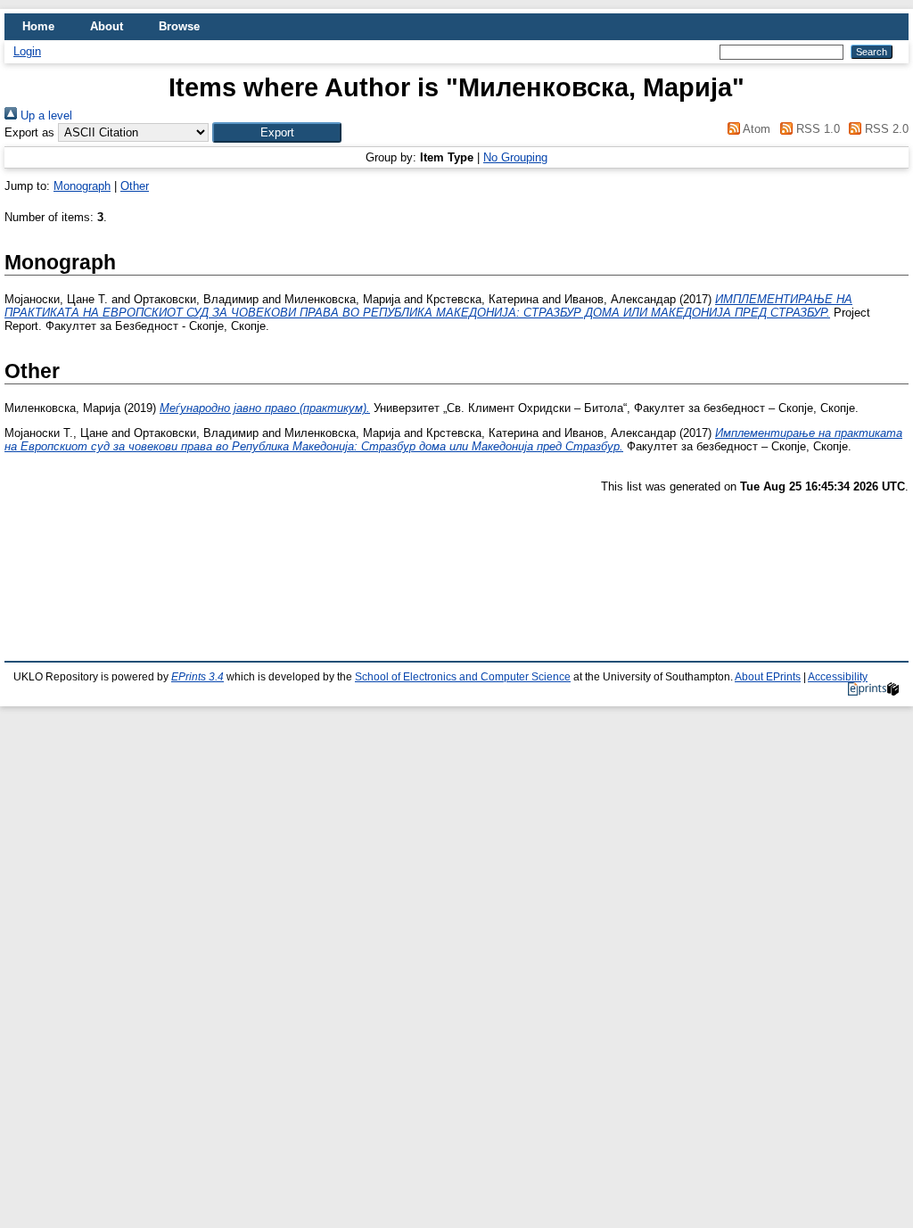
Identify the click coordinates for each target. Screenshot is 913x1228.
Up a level (44, 115)
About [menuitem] (106, 26)
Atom (755, 129)
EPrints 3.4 (197, 677)
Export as (29, 132)
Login (27, 51)
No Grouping (515, 157)
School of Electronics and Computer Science (463, 677)
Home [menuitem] (38, 26)
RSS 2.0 (885, 129)
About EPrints (768, 677)
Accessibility (838, 677)
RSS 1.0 (816, 129)
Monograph (82, 186)
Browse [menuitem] (179, 26)
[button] (276, 132)
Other (134, 186)
